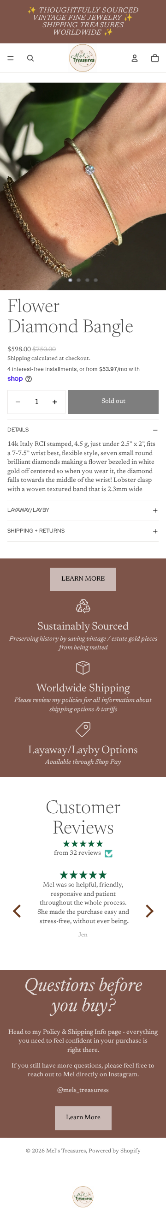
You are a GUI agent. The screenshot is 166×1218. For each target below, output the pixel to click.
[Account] (135, 58)
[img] (83, 845)
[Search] (30, 58)
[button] (18, 911)
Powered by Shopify (115, 1151)
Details (18, 429)
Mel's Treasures (66, 1151)
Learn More (83, 1118)
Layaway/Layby (28, 510)
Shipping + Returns (36, 530)
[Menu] (10, 58)
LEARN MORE (83, 579)
